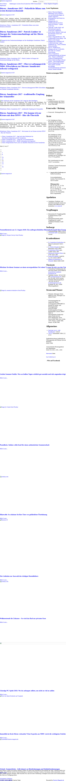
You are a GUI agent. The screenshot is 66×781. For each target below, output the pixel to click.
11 (2, 159)
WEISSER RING (53, 233)
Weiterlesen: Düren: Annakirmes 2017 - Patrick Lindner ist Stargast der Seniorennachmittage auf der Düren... (19, 59)
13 (2, 162)
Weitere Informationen (6, 780)
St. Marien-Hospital (53, 247)
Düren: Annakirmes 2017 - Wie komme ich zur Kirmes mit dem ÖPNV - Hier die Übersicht (20, 114)
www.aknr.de (58, 206)
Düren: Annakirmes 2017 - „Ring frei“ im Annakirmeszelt (17, 139)
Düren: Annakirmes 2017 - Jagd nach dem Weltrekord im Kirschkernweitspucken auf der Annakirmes (17, 137)
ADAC (50, 333)
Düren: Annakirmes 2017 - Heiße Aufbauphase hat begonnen (18, 141)
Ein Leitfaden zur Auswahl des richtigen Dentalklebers (19, 576)
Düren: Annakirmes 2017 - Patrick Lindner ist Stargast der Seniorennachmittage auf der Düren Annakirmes (21, 34)
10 (2, 157)
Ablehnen (9, 778)
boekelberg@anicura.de (54, 283)
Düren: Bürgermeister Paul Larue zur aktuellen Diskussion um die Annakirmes (23, 142)
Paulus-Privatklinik (53, 256)
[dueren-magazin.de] (6, 0)
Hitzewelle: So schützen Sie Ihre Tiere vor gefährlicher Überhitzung (23, 514)
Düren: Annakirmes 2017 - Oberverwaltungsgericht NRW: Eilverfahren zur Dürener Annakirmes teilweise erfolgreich (23, 66)
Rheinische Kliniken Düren (55, 253)
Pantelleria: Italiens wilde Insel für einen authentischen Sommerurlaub (24, 445)
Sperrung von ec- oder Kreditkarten (54, 331)
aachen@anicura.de (56, 276)
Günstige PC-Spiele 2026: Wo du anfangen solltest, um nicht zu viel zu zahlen (27, 691)
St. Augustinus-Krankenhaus (56, 242)
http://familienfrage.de (51, 356)
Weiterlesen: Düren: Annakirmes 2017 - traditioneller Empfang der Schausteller (21, 109)
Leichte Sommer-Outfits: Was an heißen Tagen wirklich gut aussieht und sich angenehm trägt (33, 374)
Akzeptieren (3, 778)
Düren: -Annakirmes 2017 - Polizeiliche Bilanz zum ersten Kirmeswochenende (22, 9)
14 (2, 163)
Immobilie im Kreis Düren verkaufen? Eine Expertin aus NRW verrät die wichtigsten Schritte (33, 734)
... (2, 156)
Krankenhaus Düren (53, 250)
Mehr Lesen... (4, 233)
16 (2, 167)
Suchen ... (35, 1)
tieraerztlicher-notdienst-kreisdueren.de (54, 272)
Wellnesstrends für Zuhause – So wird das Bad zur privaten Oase (23, 618)
